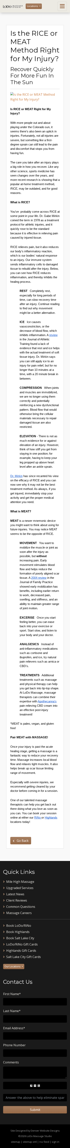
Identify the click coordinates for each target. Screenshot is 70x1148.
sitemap (15, 1142)
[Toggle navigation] (62, 6)
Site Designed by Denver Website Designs (35, 1130)
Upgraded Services (19, 888)
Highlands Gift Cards (21, 950)
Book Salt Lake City (20, 938)
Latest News (15, 894)
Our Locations (12, 966)
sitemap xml (30, 1142)
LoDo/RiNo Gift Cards (22, 944)
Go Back (22, 840)
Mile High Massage (20, 882)
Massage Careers (19, 913)
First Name (12, 994)
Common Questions (20, 906)
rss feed (44, 1142)
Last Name (12, 1011)
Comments (11, 1062)
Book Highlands (18, 932)
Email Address (14, 1028)
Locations (33, 6)
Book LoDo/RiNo (18, 925)
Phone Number (14, 1045)
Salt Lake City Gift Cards (23, 957)
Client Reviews (16, 900)
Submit (35, 1110)
